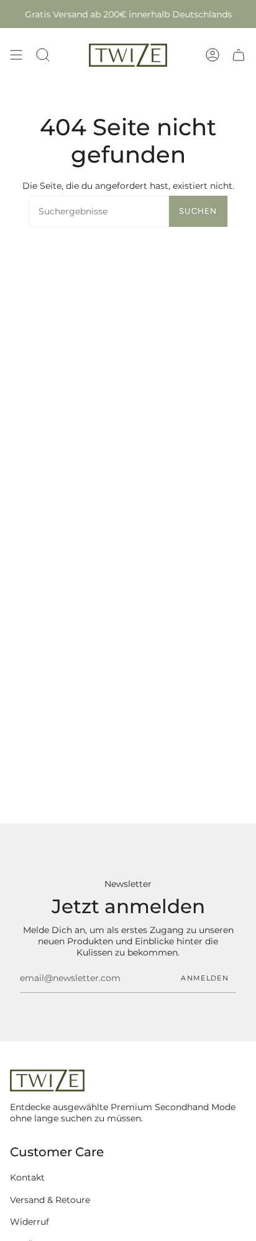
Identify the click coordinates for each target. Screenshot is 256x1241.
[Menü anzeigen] (16, 55)
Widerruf (29, 1221)
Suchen (198, 211)
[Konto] (212, 55)
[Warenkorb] (238, 55)
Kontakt (27, 1177)
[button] (42, 55)
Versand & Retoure (50, 1199)
